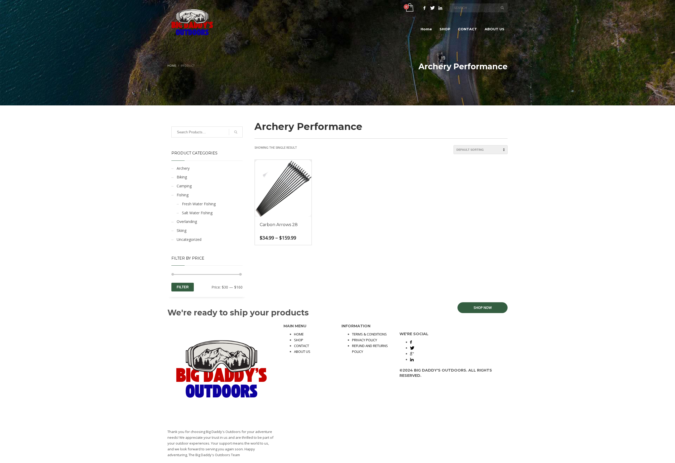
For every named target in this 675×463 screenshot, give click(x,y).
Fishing (183, 194)
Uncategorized (189, 239)
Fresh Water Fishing (199, 203)
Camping (184, 185)
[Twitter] (432, 8)
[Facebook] (424, 8)
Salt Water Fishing (197, 212)
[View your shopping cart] (409, 8)
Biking (182, 176)
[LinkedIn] (440, 8)
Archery (183, 168)
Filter (183, 287)
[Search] (236, 132)
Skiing (181, 230)
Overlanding (187, 221)
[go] (502, 7)
